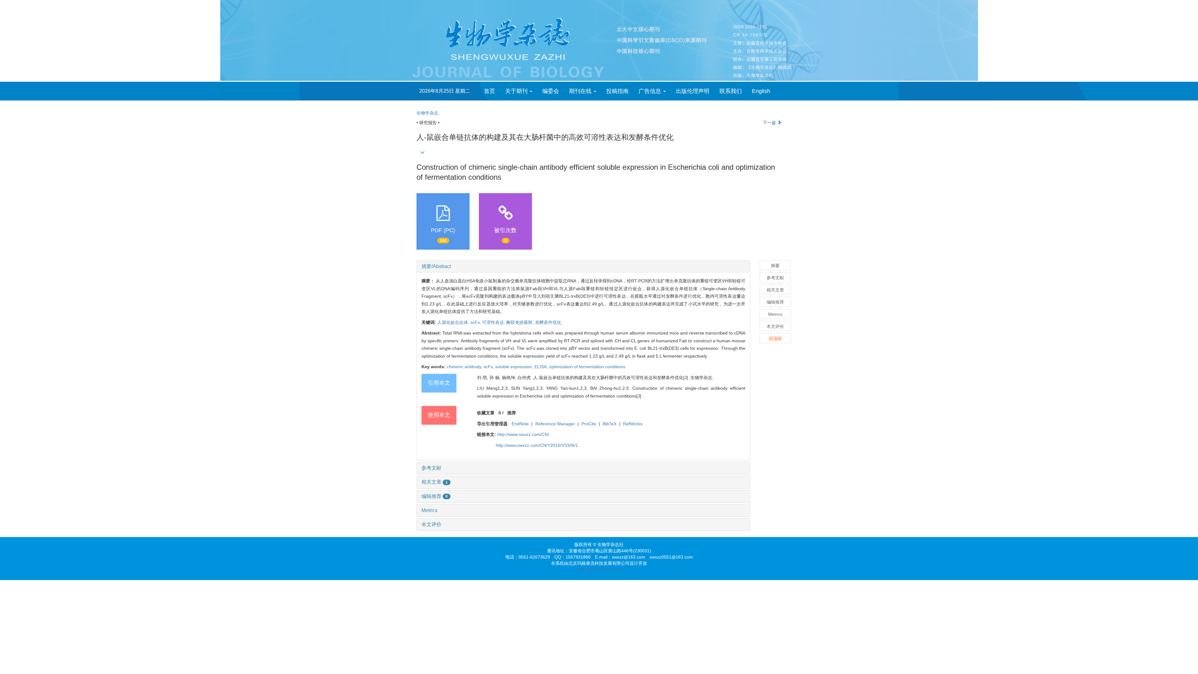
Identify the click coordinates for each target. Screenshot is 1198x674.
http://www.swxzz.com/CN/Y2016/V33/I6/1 (537, 445)
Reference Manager (555, 423)
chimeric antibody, (465, 366)
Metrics (429, 510)
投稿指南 (617, 91)
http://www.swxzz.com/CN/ (523, 434)
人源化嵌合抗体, (453, 322)
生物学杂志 (427, 112)
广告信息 (651, 91)
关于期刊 (517, 91)
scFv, (476, 322)
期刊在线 (581, 91)
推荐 (511, 412)
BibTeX (609, 423)
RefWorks (632, 423)
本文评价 (431, 524)
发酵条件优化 (548, 322)
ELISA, (541, 366)
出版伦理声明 (692, 91)
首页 (489, 91)
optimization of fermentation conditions (587, 366)
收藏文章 (485, 412)
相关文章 (434, 482)
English (761, 91)
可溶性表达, (494, 322)
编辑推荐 (434, 496)
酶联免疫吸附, (520, 322)
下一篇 (770, 122)
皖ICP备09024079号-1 (599, 569)
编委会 (550, 91)
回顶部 (775, 338)
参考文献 (431, 468)
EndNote (520, 423)
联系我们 (730, 91)
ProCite (589, 423)
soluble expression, (514, 366)
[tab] (583, 266)
